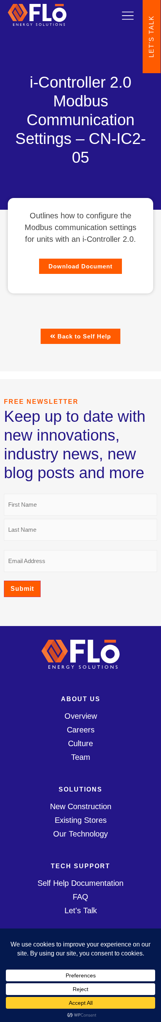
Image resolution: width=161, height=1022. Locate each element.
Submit (22, 588)
